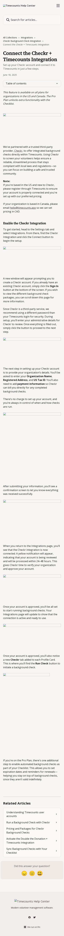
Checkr (18, 150)
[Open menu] (58, 5)
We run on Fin (33, 927)
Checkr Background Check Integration (22, 40)
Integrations (27, 37)
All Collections (10, 37)
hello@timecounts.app (23, 207)
